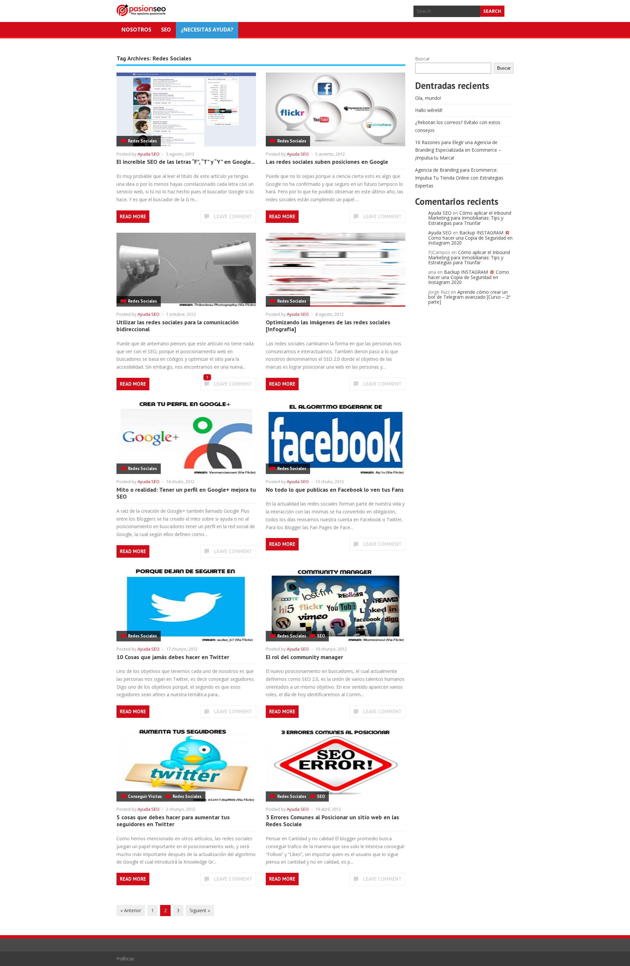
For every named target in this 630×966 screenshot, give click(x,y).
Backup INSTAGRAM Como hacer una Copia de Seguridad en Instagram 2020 (470, 237)
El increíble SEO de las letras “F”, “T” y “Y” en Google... (185, 161)
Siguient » (200, 910)
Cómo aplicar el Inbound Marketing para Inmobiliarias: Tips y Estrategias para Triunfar (469, 218)
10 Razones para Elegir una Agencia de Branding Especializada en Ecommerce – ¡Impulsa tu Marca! (458, 150)
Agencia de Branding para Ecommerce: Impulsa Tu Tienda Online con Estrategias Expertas (459, 178)
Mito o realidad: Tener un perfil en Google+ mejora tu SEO (186, 493)
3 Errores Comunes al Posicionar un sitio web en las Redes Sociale (332, 820)
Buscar (422, 58)
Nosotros (136, 29)
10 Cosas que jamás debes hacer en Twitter (172, 657)
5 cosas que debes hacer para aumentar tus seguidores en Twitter (173, 820)
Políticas (125, 958)
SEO (166, 29)
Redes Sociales (142, 141)
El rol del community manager (304, 657)
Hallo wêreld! (428, 110)
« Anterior (130, 910)
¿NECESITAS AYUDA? (207, 29)
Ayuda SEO (148, 154)
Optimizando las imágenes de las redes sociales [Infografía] (328, 325)
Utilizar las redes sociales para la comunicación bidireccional (177, 325)
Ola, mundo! (428, 98)
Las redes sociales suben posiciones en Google (327, 161)
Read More (133, 216)
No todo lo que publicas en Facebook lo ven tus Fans (335, 489)
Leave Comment (233, 216)
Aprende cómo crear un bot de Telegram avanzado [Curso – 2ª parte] (469, 297)
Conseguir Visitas (145, 796)
